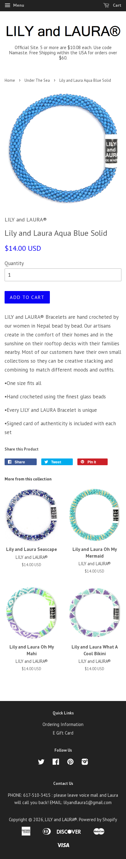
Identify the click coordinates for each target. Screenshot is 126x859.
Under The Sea (37, 80)
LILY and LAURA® (61, 819)
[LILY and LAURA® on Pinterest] (70, 763)
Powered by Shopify (98, 819)
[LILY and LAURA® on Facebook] (55, 763)
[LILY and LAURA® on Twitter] (41, 763)
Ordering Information (63, 724)
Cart (116, 5)
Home (10, 80)
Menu (18, 5)
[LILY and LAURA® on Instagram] (84, 763)
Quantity (14, 263)
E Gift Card (63, 733)
